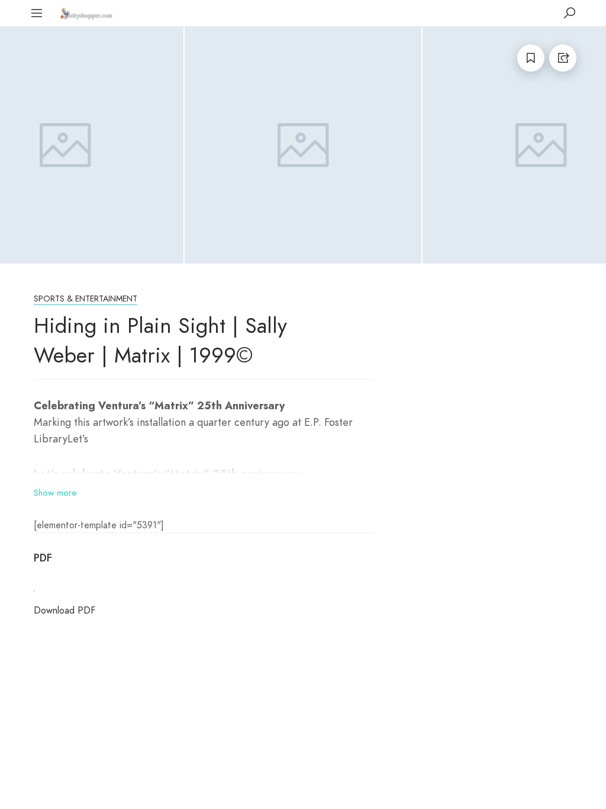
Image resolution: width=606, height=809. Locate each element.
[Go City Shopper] (88, 13)
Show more (55, 493)
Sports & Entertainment (85, 298)
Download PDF (64, 610)
